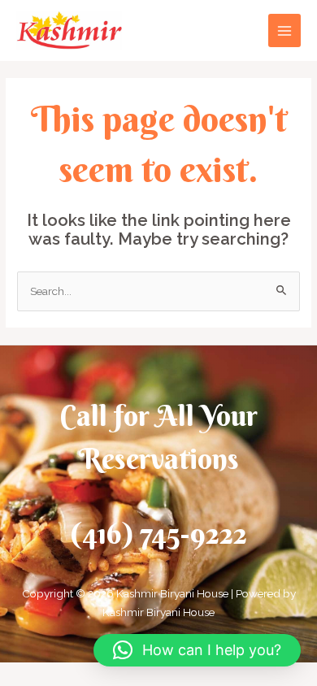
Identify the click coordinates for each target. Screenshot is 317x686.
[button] (197, 650)
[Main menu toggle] (285, 30)
